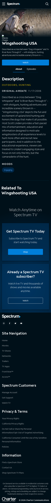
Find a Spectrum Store (12, 462)
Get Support (7, 397)
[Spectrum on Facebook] (9, 323)
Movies (5, 345)
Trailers (5, 361)
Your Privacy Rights (10, 418)
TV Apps (6, 366)
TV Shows (6, 350)
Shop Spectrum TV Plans (13, 472)
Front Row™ (7, 371)
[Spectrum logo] (13, 4)
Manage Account (9, 392)
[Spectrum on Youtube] (21, 323)
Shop (25, 252)
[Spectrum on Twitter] (15, 323)
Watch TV (6, 402)
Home (5, 340)
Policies (5, 446)
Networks (6, 356)
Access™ (6, 376)
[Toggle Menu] (3, 4)
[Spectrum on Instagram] (4, 323)
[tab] (19, 69)
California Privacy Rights (13, 423)
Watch (25, 62)
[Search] (47, 4)
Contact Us (7, 467)
